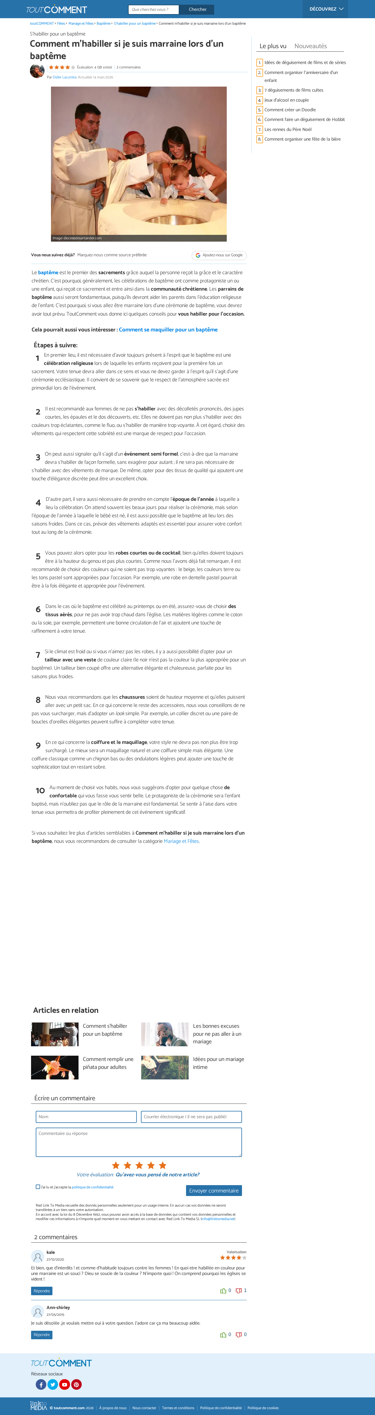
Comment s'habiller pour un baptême (105, 1030)
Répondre (42, 1291)
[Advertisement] (138, 925)
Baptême (103, 24)
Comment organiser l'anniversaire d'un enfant (301, 77)
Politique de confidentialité (221, 1408)
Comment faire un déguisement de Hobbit (305, 120)
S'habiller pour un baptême (135, 24)
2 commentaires (129, 67)
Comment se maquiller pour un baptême (168, 329)
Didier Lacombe (64, 77)
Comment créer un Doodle (290, 110)
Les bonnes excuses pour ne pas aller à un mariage (217, 1034)
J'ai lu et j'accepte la (77, 1187)
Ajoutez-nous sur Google (222, 255)
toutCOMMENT (42, 24)
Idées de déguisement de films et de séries (305, 63)
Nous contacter (144, 1408)
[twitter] (52, 1384)
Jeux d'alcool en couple (287, 100)
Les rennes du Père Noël (288, 130)
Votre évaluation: (94, 1175)
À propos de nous (113, 1408)
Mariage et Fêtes (81, 24)
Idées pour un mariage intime (218, 1064)
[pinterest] (76, 1384)
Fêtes (61, 24)
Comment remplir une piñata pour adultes (108, 1064)
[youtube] (64, 1384)
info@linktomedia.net (218, 1219)
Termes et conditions (178, 1408)
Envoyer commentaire (213, 1190)
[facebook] (41, 1384)
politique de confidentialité (92, 1187)
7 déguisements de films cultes (294, 90)
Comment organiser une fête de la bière (303, 139)
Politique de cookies (263, 1408)
